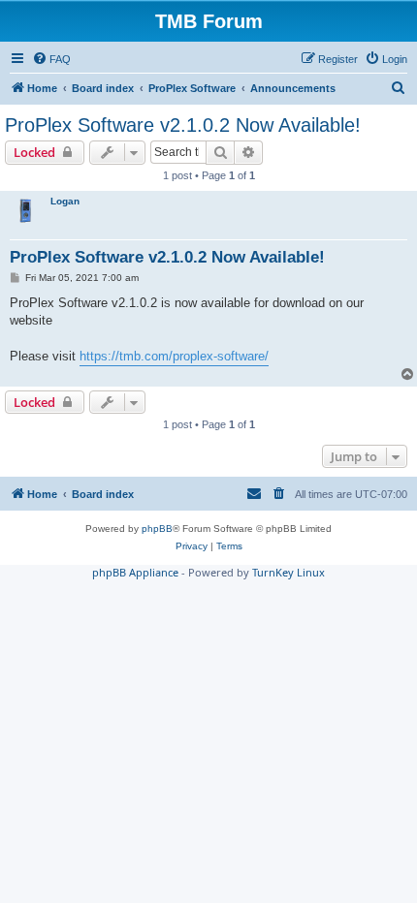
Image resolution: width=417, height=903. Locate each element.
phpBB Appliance (135, 572)
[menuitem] (51, 59)
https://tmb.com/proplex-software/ (174, 356)
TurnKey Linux (288, 572)
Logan (65, 201)
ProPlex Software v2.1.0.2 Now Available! (183, 125)
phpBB (157, 528)
